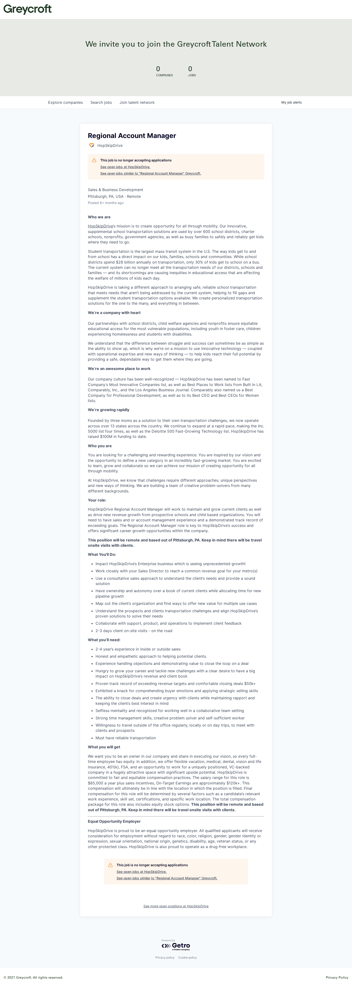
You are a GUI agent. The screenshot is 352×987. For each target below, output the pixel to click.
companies (65, 102)
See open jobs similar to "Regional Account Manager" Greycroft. (150, 173)
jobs (101, 102)
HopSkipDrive (100, 226)
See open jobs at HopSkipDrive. (125, 167)
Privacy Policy (337, 977)
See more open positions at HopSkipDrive (176, 906)
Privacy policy (165, 957)
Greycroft (27, 9)
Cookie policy (187, 957)
